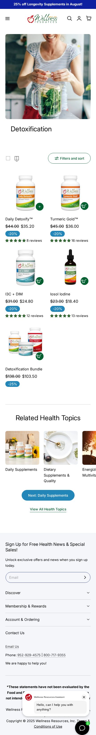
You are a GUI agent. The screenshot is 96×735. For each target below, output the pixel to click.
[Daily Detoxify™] (25, 193)
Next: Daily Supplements (48, 495)
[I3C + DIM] (25, 268)
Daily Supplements (21, 469)
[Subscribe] (85, 577)
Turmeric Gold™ (64, 219)
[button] (7, 18)
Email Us (12, 647)
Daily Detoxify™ (19, 219)
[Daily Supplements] (22, 448)
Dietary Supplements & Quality (57, 475)
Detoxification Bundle (23, 369)
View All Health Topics (48, 509)
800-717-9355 (55, 655)
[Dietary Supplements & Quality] (61, 448)
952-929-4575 (29, 655)
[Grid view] (8, 158)
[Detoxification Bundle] (25, 343)
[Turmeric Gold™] (70, 193)
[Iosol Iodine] (70, 268)
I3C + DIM (14, 294)
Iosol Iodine (60, 294)
